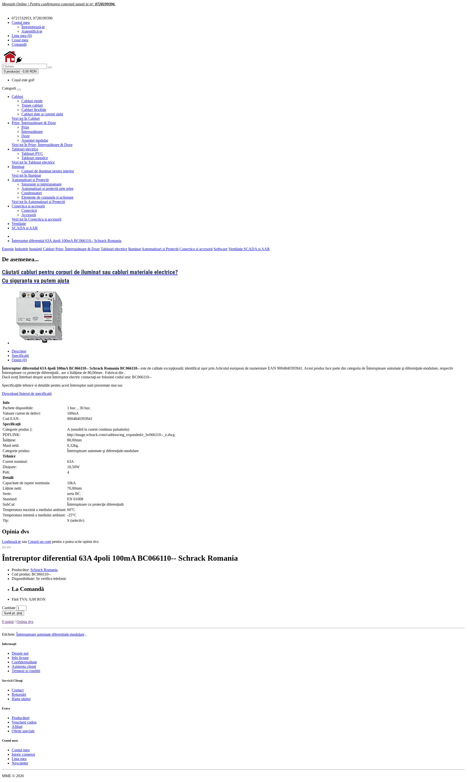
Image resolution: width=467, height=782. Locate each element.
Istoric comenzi (23, 754)
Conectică (29, 210)
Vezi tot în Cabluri (26, 118)
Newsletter (20, 763)
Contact (18, 690)
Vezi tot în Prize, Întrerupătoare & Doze (42, 145)
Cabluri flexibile (33, 110)
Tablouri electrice (25, 149)
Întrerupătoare (32, 132)
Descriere (19, 351)
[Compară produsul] (9, 547)
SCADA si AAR (25, 228)
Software (220, 249)
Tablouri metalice (34, 158)
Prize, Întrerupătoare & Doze (34, 123)
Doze (25, 136)
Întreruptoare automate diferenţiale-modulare (50, 634)
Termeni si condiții (26, 671)
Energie (8, 249)
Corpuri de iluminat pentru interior (47, 171)
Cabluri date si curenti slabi (42, 114)
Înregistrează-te (33, 27)
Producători (20, 718)
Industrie (21, 249)
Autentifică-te (31, 31)
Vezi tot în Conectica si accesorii (36, 219)
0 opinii (8, 622)
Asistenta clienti (24, 666)
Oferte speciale (23, 731)
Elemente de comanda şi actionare (47, 197)
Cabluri (17, 96)
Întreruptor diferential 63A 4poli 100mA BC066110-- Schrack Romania (66, 241)
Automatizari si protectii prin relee (47, 188)
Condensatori (31, 193)
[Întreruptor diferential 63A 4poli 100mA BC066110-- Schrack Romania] (39, 343)
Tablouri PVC (32, 153)
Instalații (35, 249)
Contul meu (21, 750)
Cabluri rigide (32, 101)
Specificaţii (20, 356)
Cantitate (9, 608)
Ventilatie (19, 224)
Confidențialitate (24, 662)
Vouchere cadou (24, 722)
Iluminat (18, 167)
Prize (25, 127)
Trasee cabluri (32, 105)
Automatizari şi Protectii (30, 180)
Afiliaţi (17, 727)
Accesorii (28, 215)
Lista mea (19, 759)
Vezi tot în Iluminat (26, 175)
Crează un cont (39, 542)
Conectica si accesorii (28, 206)
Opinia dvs (25, 622)
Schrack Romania (44, 570)
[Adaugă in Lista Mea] (4, 547)
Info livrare (20, 658)
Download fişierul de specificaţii (27, 393)
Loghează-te (11, 542)
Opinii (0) (19, 360)
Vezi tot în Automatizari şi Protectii (38, 202)
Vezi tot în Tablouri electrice (33, 162)
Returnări (19, 694)
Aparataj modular (34, 140)
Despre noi (20, 653)
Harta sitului (21, 699)
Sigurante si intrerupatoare (41, 184)
